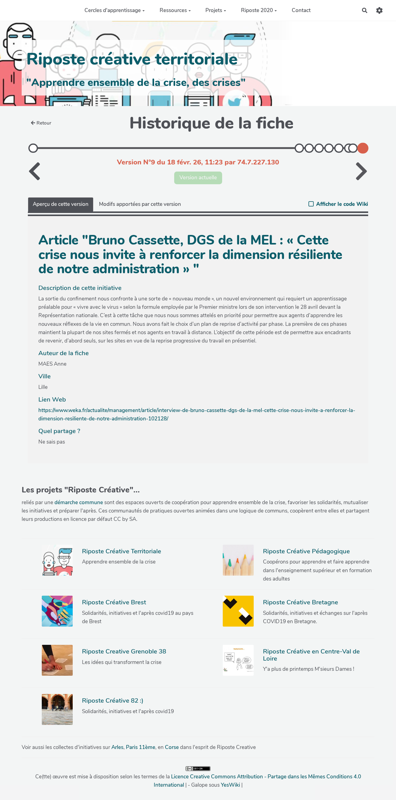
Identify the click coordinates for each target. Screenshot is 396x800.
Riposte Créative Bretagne (300, 602)
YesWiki (230, 785)
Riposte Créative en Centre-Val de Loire (311, 654)
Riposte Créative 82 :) (113, 700)
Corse (172, 747)
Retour (44, 123)
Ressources (173, 10)
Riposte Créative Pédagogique (306, 551)
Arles (117, 747)
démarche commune (78, 502)
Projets (213, 10)
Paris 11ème (140, 747)
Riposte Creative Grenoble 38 (124, 651)
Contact (301, 10)
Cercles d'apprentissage (112, 10)
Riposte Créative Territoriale (121, 551)
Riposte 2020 (257, 10)
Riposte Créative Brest (114, 602)
